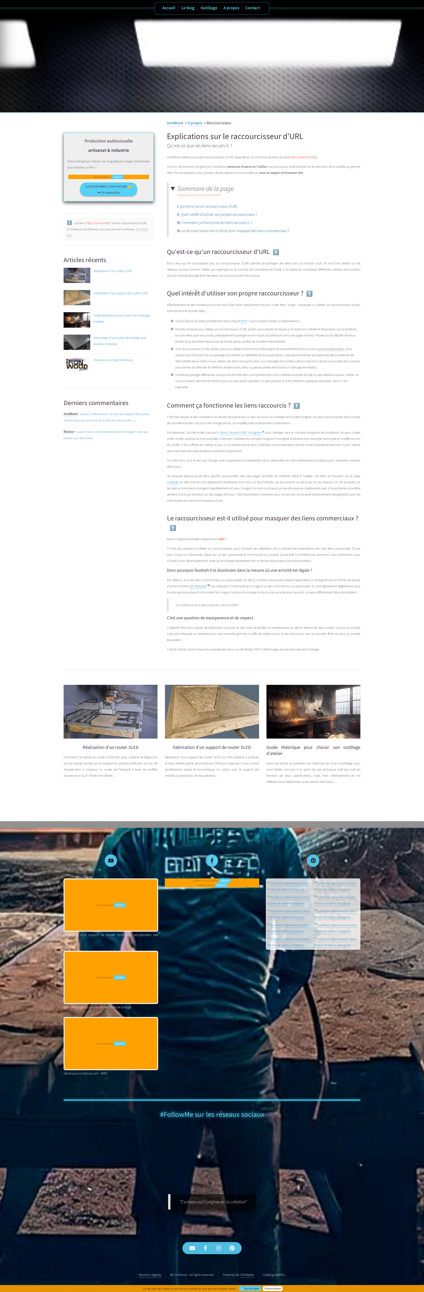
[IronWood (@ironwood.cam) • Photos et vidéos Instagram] (289, 886)
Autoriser (117, 177)
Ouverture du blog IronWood (113, 360)
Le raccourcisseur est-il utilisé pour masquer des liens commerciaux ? (235, 230)
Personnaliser (273, 1288)
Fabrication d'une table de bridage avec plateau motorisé (120, 341)
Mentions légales (150, 1275)
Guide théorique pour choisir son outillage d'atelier (122, 318)
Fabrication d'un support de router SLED (121, 293)
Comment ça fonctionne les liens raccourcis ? (217, 222)
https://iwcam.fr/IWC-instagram (241, 432)
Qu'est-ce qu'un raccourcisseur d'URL (209, 206)
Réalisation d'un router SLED (113, 271)
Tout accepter (251, 1288)
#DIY (244, 321)
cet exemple (198, 586)
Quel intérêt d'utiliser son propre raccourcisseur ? (219, 214)
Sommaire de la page (205, 191)
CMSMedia (247, 1275)
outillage (173, 482)
